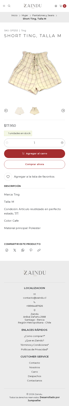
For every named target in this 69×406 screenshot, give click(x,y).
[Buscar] (9, 6)
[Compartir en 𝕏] (15, 250)
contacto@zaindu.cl (34, 297)
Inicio (15, 15)
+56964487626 (34, 305)
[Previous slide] (6, 110)
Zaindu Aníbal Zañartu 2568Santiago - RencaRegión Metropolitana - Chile (34, 318)
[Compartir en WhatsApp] (22, 250)
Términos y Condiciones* (35, 344)
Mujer (25, 15)
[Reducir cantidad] (7, 143)
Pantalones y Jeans (43, 15)
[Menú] (4, 6)
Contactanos (34, 380)
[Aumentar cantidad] (62, 143)
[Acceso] (56, 6)
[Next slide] (62, 110)
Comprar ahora (34, 164)
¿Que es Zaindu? (34, 340)
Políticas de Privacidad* (34, 349)
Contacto (34, 362)
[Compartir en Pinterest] (31, 250)
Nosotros (34, 367)
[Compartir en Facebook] (7, 250)
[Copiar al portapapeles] (39, 250)
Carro (34, 371)
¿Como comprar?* (34, 336)
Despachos (34, 376)
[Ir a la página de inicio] (32, 5)
